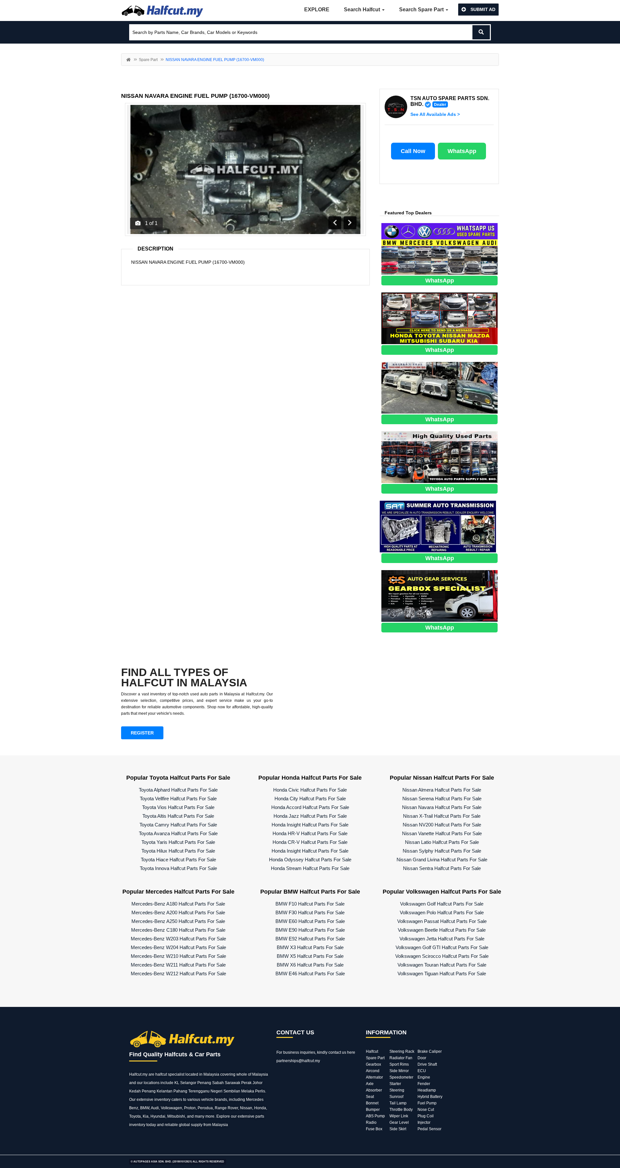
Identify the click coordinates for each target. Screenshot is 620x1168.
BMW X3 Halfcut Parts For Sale (310, 947)
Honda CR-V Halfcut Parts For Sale (310, 842)
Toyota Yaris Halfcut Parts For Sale (178, 842)
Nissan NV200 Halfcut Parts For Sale (442, 824)
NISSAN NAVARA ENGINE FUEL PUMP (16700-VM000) (195, 96)
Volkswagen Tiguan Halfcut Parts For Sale (442, 973)
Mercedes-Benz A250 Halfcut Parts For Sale (178, 921)
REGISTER (142, 732)
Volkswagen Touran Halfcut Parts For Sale (442, 965)
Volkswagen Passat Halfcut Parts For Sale (442, 921)
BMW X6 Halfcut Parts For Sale (310, 965)
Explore (316, 9)
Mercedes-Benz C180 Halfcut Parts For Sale (178, 930)
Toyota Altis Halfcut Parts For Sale (178, 816)
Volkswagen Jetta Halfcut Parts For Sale (441, 938)
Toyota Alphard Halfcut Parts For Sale (178, 790)
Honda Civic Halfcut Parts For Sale (310, 790)
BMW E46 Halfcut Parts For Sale (310, 973)
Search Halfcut (362, 9)
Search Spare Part (422, 9)
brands (221, 1099)
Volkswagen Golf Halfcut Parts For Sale (441, 904)
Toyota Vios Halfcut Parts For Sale (178, 807)
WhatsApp (462, 151)
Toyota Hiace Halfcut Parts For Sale (178, 859)
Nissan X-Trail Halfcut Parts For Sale (441, 816)
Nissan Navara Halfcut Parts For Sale (441, 807)
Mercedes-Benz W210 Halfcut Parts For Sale (178, 956)
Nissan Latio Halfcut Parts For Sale (442, 842)
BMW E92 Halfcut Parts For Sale (310, 938)
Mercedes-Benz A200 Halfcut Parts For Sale (178, 912)
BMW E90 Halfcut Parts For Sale (310, 930)
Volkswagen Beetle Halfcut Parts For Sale (442, 930)
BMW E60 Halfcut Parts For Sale (310, 921)
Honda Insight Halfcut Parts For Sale (310, 824)
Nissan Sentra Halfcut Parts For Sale (442, 868)
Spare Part (148, 59)
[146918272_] (439, 387)
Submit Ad (482, 9)
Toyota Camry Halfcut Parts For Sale (178, 824)
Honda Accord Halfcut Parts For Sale (310, 807)
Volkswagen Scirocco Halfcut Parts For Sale (442, 956)
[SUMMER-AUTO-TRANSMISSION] (438, 526)
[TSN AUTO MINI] (439, 318)
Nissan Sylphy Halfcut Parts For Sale (442, 851)
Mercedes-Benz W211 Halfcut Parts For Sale (178, 965)
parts (259, 1116)
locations (152, 1083)
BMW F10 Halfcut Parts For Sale (310, 904)
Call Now (413, 151)
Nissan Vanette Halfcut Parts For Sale (442, 833)
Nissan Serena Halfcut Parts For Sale (441, 798)
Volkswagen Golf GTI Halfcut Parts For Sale (442, 947)
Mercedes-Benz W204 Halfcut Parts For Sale (178, 947)
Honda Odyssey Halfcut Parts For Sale (310, 859)
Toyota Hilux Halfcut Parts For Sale (178, 851)
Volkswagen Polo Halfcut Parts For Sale (442, 912)
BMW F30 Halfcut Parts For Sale (310, 912)
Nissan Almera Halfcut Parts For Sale (441, 790)
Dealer (440, 104)
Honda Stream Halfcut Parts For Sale (310, 868)
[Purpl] (439, 248)
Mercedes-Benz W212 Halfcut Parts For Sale (178, 973)
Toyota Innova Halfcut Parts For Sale (178, 868)
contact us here (341, 1052)
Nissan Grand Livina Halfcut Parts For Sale (442, 859)
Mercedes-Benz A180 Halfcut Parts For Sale (178, 904)
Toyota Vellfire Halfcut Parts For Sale (178, 798)
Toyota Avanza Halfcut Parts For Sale (178, 833)
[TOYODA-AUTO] (439, 456)
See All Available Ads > (435, 114)
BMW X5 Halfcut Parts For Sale (310, 956)
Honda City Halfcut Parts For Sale (310, 798)
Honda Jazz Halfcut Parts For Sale (310, 816)
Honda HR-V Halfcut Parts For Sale (310, 833)
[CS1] (439, 595)
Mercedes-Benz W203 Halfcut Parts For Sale (178, 938)
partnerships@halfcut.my (298, 1061)
